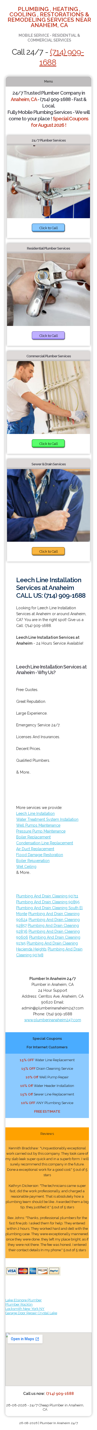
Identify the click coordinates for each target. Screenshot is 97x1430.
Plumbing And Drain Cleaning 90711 (47, 896)
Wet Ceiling (26, 866)
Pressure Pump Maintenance (40, 831)
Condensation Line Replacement (44, 843)
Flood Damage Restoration (39, 855)
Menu (48, 81)
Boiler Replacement (33, 837)
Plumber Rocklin (19, 1304)
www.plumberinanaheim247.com (52, 1020)
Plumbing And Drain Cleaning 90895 (47, 902)
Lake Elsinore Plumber (23, 1300)
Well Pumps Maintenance (38, 825)
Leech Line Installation (35, 813)
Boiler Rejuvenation (33, 861)
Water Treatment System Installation (47, 819)
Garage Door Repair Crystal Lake (31, 1313)
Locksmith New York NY (24, 1309)
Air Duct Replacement (35, 849)
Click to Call (48, 228)
